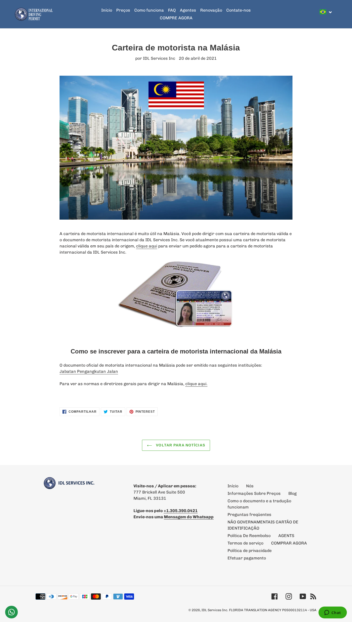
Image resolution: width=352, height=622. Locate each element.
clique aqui (146, 246)
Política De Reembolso (249, 535)
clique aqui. (196, 383)
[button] (326, 11)
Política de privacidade (250, 550)
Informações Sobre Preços (254, 493)
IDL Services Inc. (215, 610)
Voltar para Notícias (180, 445)
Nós (250, 485)
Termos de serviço (245, 543)
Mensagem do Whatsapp (189, 516)
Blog (292, 493)
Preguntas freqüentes (249, 514)
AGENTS (286, 535)
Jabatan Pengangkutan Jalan (89, 371)
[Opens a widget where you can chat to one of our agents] (332, 613)
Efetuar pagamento (247, 558)
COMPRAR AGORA (289, 543)
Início (233, 485)
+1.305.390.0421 (181, 510)
